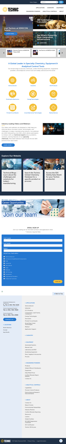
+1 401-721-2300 (12, 315)
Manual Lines (28, 347)
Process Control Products (32, 390)
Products (27, 365)
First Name (7, 238)
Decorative (28, 318)
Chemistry (50, 7)
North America (7, 327)
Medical (27, 326)
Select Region (33, 2)
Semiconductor (29, 305)
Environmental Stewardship (32, 407)
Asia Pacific (6, 332)
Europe (5, 330)
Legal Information (41, 441)
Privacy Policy (31, 441)
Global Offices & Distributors (33, 368)
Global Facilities (29, 419)
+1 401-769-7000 (12, 310)
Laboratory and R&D (30, 349)
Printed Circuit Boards (31, 321)
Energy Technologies (31, 316)
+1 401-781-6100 (13, 305)
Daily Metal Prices (30, 372)
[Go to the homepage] (6, 440)
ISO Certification (29, 424)
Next (61, 53)
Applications (40, 7)
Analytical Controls (50, 11)
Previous (4, 53)
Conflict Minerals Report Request (32, 375)
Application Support (30, 329)
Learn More (8, 145)
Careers (27, 416)
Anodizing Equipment (31, 352)
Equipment (60, 7)
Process (27, 356)
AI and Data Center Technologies (30, 324)
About (61, 11)
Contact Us (9, 319)
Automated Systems (30, 345)
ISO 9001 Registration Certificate (31, 422)
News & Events (29, 405)
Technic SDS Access (30, 427)
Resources (28, 414)
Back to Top (59, 293)
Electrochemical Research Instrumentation (32, 393)
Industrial (27, 308)
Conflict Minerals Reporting (32, 412)
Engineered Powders (33, 11)
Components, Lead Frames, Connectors (32, 313)
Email (6, 248)
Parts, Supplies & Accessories (33, 354)
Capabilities (28, 387)
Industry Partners (30, 409)
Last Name (7, 243)
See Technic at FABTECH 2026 (47, 50)
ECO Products (29, 310)
